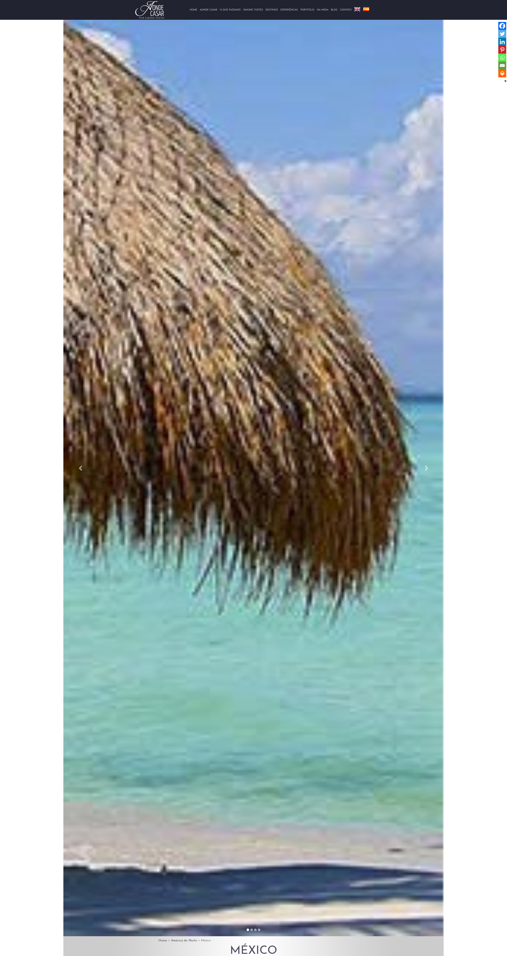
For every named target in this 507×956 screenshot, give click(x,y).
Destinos (272, 10)
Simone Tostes (253, 10)
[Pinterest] (502, 50)
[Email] (502, 65)
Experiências (289, 10)
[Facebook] (502, 26)
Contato (346, 10)
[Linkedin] (502, 42)
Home (193, 10)
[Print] (502, 73)
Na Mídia (322, 10)
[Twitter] (502, 34)
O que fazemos (230, 10)
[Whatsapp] (502, 58)
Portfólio (307, 10)
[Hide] (505, 81)
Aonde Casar (208, 10)
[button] (80, 468)
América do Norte (184, 940)
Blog (334, 10)
